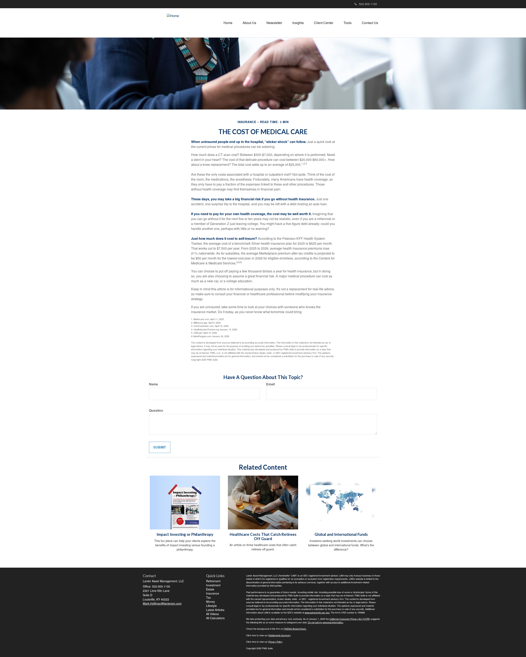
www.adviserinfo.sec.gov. (317, 612)
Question (156, 410)
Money (210, 601)
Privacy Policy (275, 641)
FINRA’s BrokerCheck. (295, 628)
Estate (210, 589)
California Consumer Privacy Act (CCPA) (349, 618)
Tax (208, 597)
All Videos (212, 614)
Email (270, 384)
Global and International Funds (341, 534)
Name (153, 384)
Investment (213, 585)
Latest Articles (215, 610)
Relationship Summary (279, 635)
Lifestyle (211, 606)
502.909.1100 (368, 4)
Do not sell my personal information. (326, 622)
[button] (249, 22)
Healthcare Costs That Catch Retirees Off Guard (263, 536)
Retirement (213, 581)
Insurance (212, 593)
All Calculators (215, 618)
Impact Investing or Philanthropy (185, 534)
